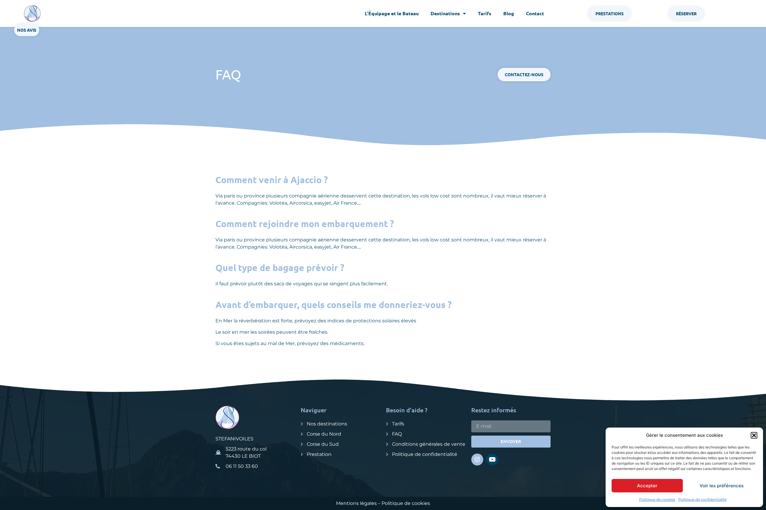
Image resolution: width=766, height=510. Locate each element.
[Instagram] (477, 459)
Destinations (445, 13)
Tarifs (484, 13)
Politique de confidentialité (702, 499)
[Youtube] (492, 459)
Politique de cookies (657, 499)
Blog (508, 13)
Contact (535, 13)
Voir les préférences (722, 485)
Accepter (647, 485)
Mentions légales (356, 503)
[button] (754, 435)
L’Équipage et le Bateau (392, 13)
